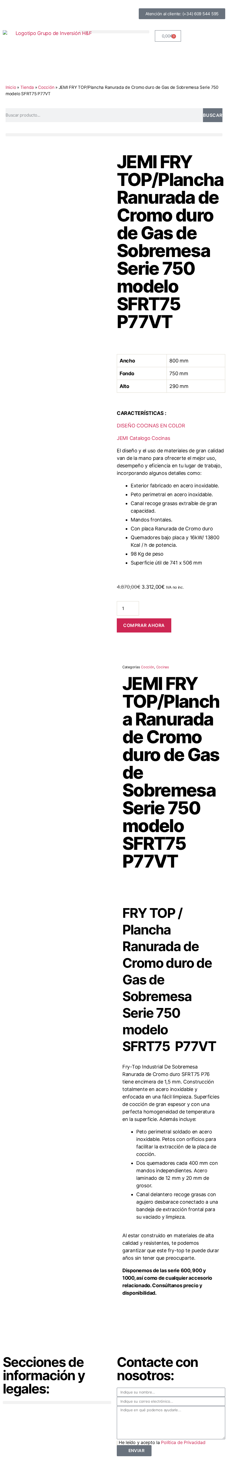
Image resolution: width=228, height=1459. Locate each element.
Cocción (46, 87)
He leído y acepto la (162, 1442)
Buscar (212, 115)
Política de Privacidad (183, 1442)
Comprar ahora (144, 625)
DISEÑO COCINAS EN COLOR (151, 426)
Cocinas (162, 667)
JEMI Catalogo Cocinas (143, 438)
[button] (114, 31)
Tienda (27, 87)
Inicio (11, 87)
